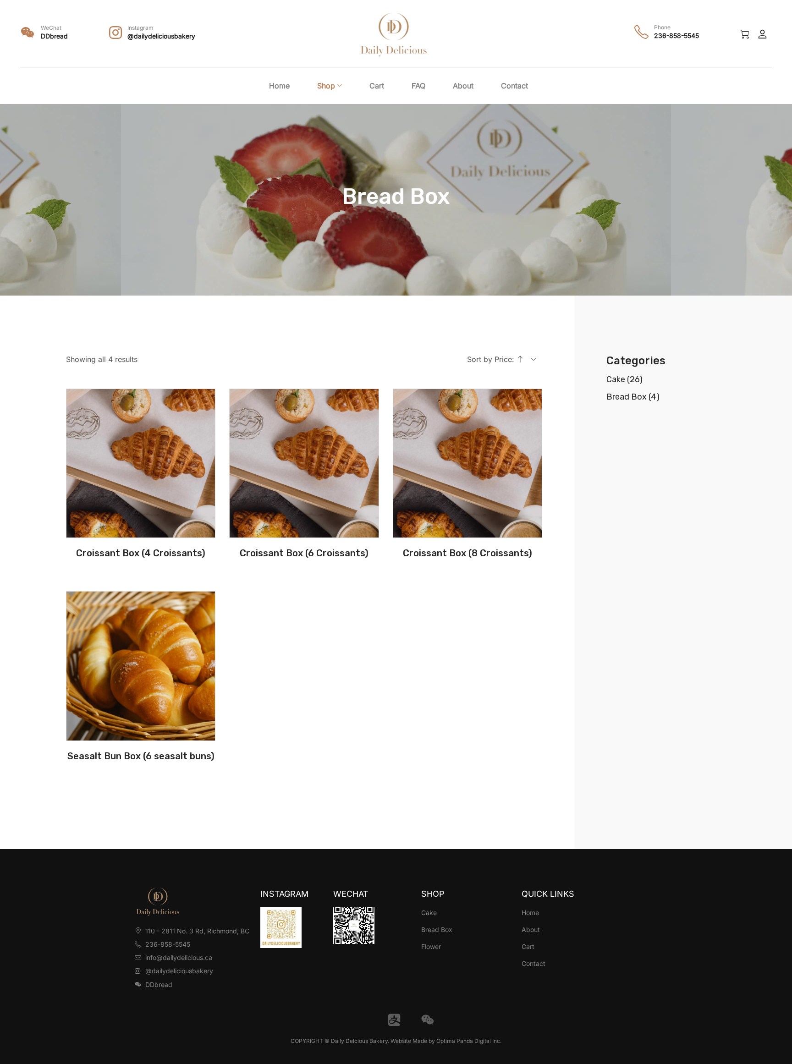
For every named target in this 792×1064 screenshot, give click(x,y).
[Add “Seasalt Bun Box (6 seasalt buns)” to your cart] (141, 735)
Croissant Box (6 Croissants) (304, 553)
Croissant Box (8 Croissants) (467, 553)
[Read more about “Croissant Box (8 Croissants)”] (467, 532)
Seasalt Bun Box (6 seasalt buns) (140, 756)
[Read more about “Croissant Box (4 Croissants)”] (141, 532)
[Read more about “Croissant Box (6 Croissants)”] (304, 532)
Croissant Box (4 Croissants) (140, 553)
